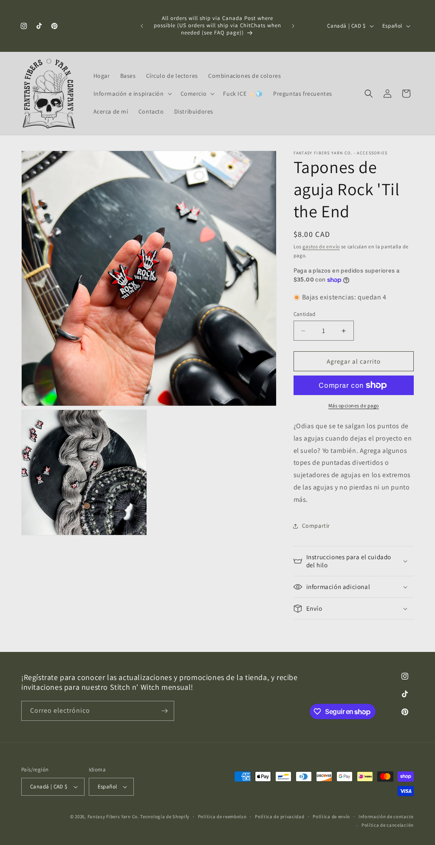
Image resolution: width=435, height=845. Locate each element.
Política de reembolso (222, 816)
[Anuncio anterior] (142, 26)
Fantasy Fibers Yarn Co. (113, 816)
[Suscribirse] (164, 711)
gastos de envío (321, 246)
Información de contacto (386, 816)
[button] (131, 93)
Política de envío (331, 816)
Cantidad (305, 314)
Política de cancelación (388, 825)
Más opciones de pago (353, 405)
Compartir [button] (316, 525)
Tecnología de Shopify (164, 816)
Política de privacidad (279, 816)
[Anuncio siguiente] (293, 26)
